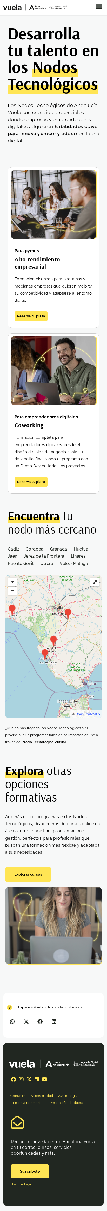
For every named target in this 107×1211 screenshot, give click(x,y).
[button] (12, 1021)
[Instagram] (21, 1079)
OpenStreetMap (88, 714)
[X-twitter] (29, 1079)
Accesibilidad (42, 1096)
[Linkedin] (36, 1079)
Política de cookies (28, 1103)
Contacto (17, 1096)
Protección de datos (66, 1103)
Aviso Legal (68, 1096)
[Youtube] (44, 1079)
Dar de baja (21, 1184)
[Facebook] (13, 1079)
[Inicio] (10, 1007)
